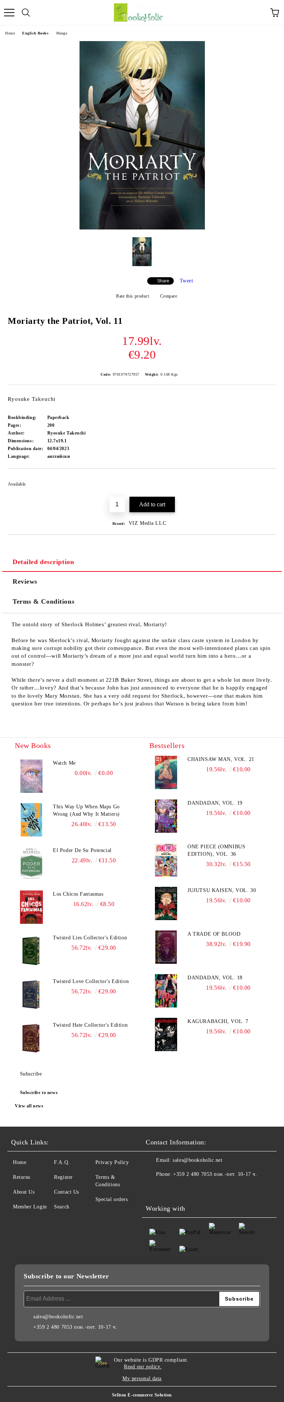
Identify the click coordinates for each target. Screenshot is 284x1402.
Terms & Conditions (43, 601)
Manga (61, 33)
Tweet (186, 281)
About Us (23, 1192)
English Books (35, 33)
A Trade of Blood (213, 934)
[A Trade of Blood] (166, 947)
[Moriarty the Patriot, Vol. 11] (142, 228)
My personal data (142, 1378)
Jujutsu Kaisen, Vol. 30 (221, 890)
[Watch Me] (31, 776)
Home (10, 33)
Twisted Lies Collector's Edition (90, 937)
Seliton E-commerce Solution (142, 1395)
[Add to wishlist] (265, 480)
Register (63, 1177)
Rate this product (132, 296)
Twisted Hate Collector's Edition (90, 1025)
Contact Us (66, 1192)
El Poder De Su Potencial (82, 850)
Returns (21, 1177)
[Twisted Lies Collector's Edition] (31, 950)
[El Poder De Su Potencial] (31, 863)
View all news (29, 1105)
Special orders (111, 1199)
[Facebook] (155, 1189)
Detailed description (43, 562)
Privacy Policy (112, 1162)
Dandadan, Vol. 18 (215, 977)
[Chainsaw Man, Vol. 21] (166, 772)
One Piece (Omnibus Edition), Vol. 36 (216, 850)
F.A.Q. (62, 1162)
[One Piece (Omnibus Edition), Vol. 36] (166, 859)
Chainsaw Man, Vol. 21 (220, 759)
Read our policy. (143, 1366)
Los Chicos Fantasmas (78, 894)
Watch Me (64, 763)
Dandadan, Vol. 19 (215, 803)
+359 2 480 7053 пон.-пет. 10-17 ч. (215, 1174)
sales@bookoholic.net (197, 1160)
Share (163, 281)
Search (61, 1207)
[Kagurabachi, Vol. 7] (166, 1034)
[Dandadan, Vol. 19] (166, 816)
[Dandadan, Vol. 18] (166, 990)
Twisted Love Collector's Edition (91, 981)
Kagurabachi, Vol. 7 (217, 1021)
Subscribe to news (39, 1092)
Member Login (30, 1207)
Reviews (25, 581)
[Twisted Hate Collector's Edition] (31, 1038)
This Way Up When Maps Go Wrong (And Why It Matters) (86, 810)
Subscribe (31, 1074)
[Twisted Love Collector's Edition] (31, 994)
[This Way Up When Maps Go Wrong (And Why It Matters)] (31, 819)
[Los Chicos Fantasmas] (31, 907)
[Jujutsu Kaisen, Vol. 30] (166, 903)
